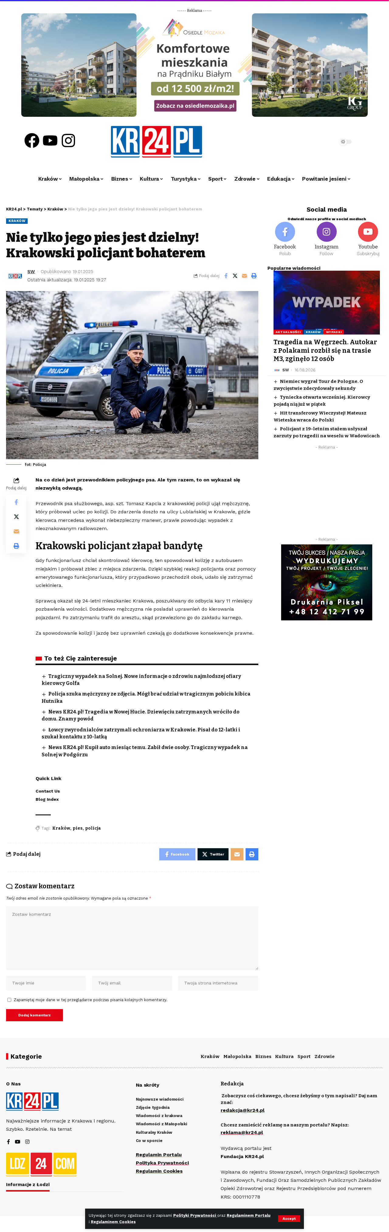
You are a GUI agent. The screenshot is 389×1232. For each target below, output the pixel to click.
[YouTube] (17, 1142)
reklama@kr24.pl (242, 1132)
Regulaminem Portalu (248, 1215)
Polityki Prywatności (195, 1215)
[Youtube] (50, 140)
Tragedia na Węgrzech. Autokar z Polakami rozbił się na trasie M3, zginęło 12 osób (325, 350)
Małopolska (237, 1056)
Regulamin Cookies (159, 1171)
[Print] (254, 276)
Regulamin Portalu (159, 1154)
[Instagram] (68, 140)
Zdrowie (325, 1056)
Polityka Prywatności (162, 1163)
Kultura (284, 1056)
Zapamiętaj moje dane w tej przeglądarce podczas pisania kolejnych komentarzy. (90, 1000)
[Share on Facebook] (226, 276)
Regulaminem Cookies (113, 1222)
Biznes (263, 1056)
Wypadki (334, 332)
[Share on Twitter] (235, 276)
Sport (304, 1056)
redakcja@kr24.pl (242, 1110)
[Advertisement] (327, 494)
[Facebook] (32, 140)
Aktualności (288, 332)
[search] (317, 142)
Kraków (17, 221)
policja (93, 828)
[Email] (244, 276)
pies (78, 828)
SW (31, 271)
